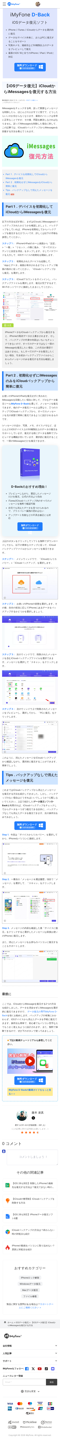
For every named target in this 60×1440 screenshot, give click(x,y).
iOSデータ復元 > (23, 1322)
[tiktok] (46, 1369)
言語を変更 (30, 1391)
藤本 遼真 (38, 1112)
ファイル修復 (30, 1296)
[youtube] (40, 1369)
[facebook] (27, 1369)
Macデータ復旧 (30, 1290)
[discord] (52, 1369)
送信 (52, 1382)
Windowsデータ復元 (30, 1283)
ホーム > (12, 1322)
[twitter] (33, 1369)
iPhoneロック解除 (30, 1277)
